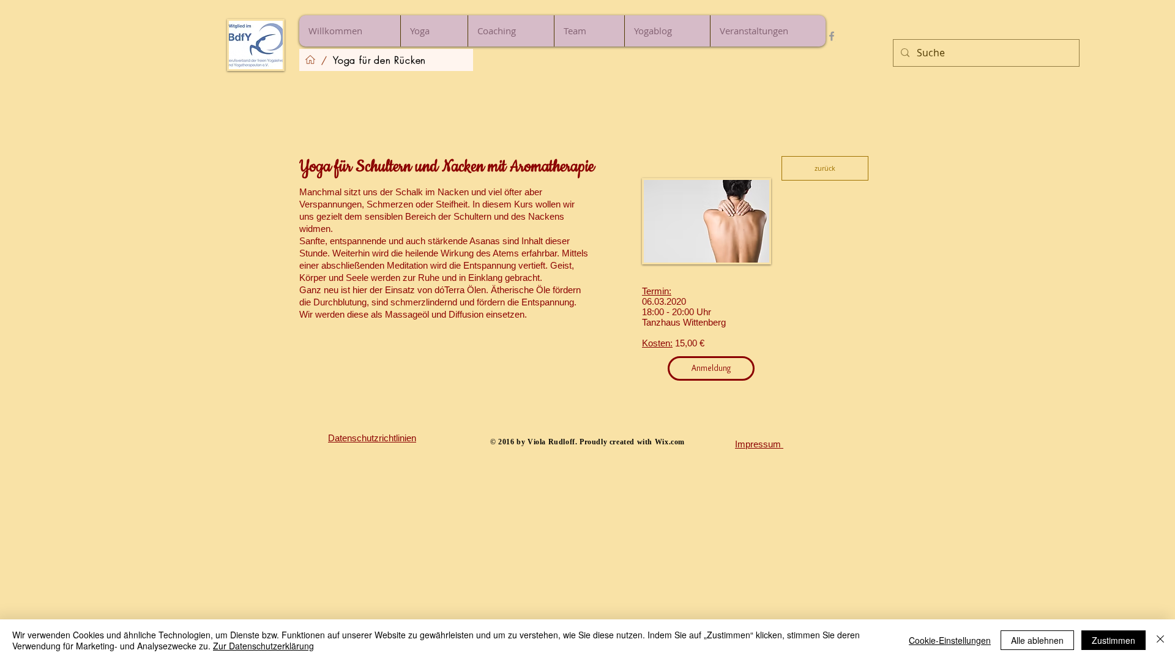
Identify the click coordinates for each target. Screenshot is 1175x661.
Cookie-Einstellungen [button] (950, 640)
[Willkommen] (310, 60)
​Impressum (759, 444)
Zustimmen (1113, 640)
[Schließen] (1160, 640)
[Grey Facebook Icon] (832, 36)
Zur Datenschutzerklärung (263, 646)
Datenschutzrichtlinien (372, 438)
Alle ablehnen (1037, 640)
